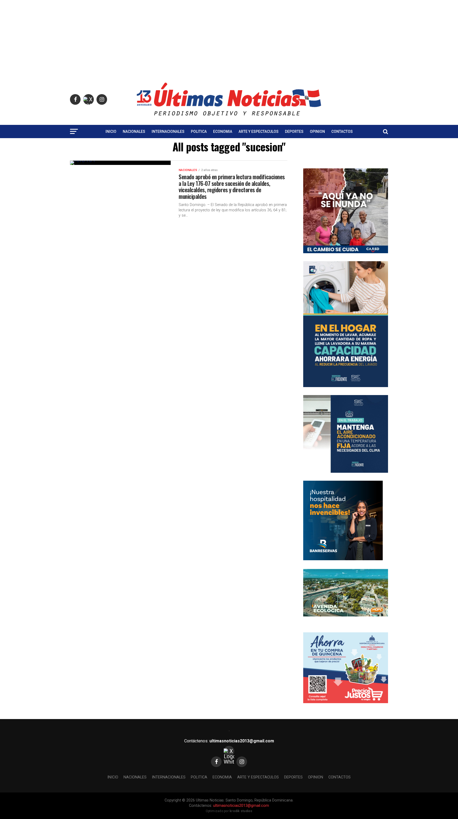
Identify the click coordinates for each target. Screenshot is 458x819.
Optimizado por (229, 811)
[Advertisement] (229, 37)
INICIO (110, 131)
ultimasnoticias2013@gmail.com (241, 740)
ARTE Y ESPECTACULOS (259, 131)
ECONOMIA (222, 131)
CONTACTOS (342, 131)
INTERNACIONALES (168, 131)
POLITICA (199, 131)
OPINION (317, 131)
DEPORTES (294, 131)
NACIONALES (134, 131)
